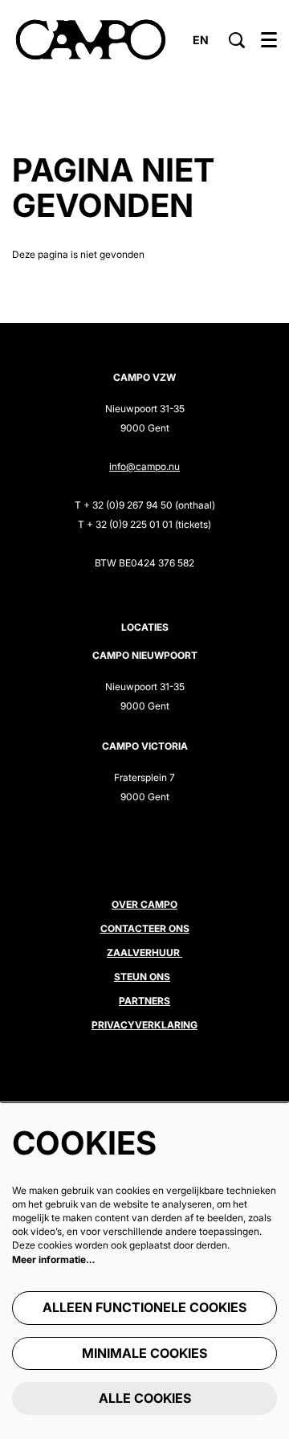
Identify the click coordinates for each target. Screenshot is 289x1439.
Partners (144, 1001)
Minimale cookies (144, 1353)
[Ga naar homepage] (90, 40)
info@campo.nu (144, 466)
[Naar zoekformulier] (237, 40)
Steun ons (142, 977)
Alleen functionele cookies (144, 1307)
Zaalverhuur (144, 952)
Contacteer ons (144, 928)
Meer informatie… (53, 1259)
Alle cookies (145, 1398)
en (201, 40)
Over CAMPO (144, 904)
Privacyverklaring (144, 1025)
